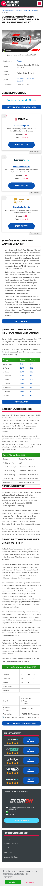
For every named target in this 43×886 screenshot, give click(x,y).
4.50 (31, 376)
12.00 (22, 368)
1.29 (21, 364)
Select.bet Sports (21, 126)
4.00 (31, 395)
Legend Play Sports (21, 166)
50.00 (22, 395)
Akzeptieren (13, 882)
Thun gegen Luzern (10, 839)
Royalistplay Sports (21, 207)
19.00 (22, 380)
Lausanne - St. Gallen (11, 857)
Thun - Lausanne (9, 848)
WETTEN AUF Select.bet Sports (21, 107)
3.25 (31, 372)
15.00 (22, 372)
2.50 (31, 384)
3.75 (31, 368)
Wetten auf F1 (21, 321)
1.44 (31, 364)
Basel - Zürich (8, 852)
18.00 (22, 376)
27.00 (22, 391)
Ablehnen (30, 882)
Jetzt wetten (21, 145)
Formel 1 (20, 61)
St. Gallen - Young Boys (11, 843)
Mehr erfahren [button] (9, 877)
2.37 (31, 380)
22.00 (22, 387)
